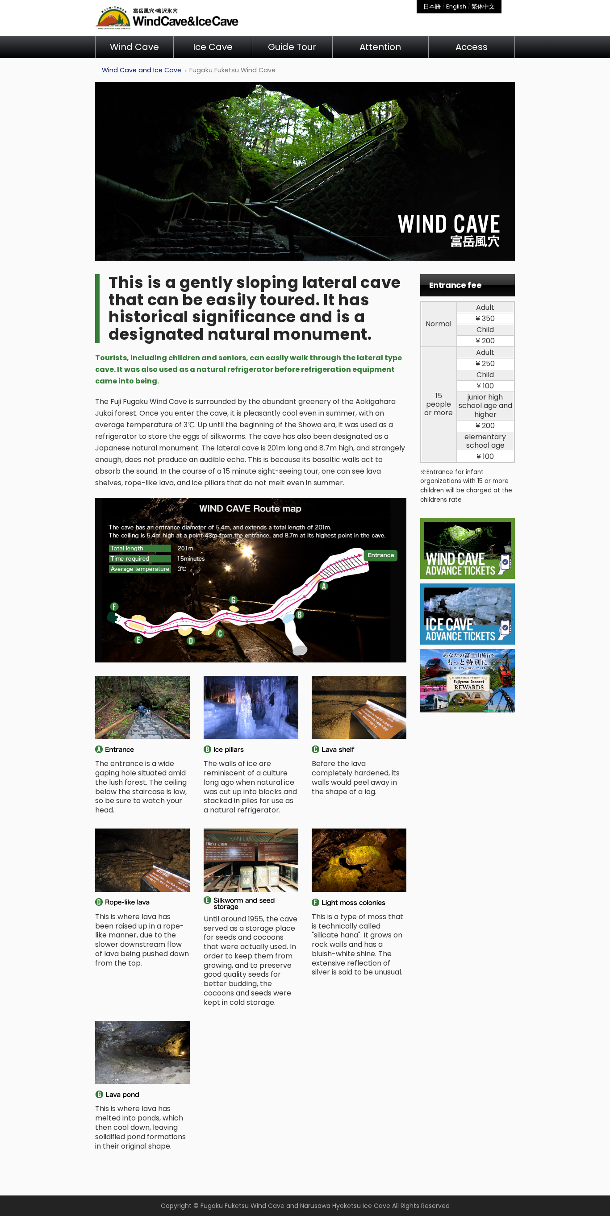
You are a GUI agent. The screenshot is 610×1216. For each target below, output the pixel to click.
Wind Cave (134, 47)
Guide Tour (292, 47)
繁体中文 (483, 6)
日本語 (432, 6)
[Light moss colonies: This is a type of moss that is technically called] (359, 860)
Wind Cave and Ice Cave (141, 70)
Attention (380, 47)
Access (471, 47)
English (456, 6)
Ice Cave (213, 47)
